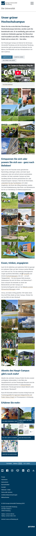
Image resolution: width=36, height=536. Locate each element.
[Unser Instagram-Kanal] (12, 470)
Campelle (26, 274)
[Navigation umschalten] (32, 3)
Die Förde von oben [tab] (9, 60)
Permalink (9, 463)
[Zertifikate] (28, 470)
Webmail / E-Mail (5, 489)
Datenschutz (4, 482)
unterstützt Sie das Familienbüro (11, 183)
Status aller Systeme (6, 492)
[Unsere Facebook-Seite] (7, 470)
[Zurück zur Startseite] (9, 3)
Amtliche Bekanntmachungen (9, 495)
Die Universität (8, 8)
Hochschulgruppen (12, 276)
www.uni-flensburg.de (12, 519)
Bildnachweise (5, 497)
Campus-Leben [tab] (18, 57)
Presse (3, 477)
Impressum (4, 479)
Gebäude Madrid (25, 385)
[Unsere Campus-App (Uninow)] (17, 470)
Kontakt (3, 487)
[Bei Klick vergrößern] (9, 96)
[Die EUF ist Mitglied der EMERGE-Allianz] (33, 470)
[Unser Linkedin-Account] (23, 470)
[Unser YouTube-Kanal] (2, 470)
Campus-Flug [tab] (7, 57)
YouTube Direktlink (8, 84)
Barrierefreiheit (5, 484)
